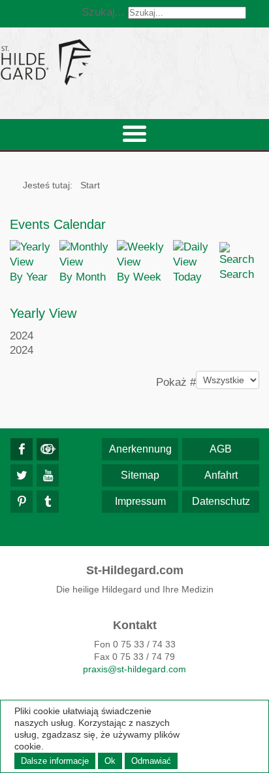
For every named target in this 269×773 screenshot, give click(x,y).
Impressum (140, 501)
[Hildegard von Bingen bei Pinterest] (21, 501)
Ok (110, 761)
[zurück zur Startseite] (134, 61)
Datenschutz (221, 501)
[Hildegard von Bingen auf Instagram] (48, 449)
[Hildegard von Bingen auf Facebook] (21, 449)
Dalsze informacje (55, 761)
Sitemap (140, 475)
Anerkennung (140, 449)
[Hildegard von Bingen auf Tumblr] (48, 501)
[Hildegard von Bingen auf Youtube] (48, 475)
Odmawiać (151, 761)
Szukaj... (103, 12)
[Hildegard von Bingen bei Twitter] (21, 475)
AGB (221, 449)
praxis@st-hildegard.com (134, 669)
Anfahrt (221, 475)
